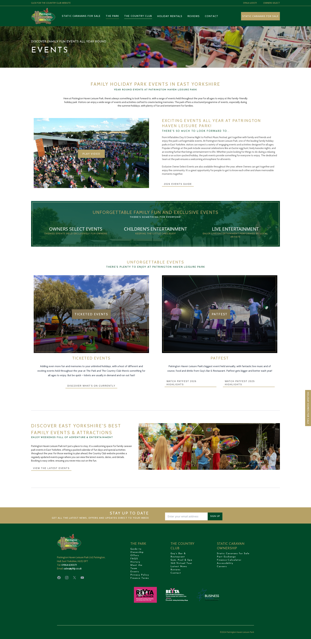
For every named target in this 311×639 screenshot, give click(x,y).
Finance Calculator (229, 560)
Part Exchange (226, 557)
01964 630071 (250, 3)
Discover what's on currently (91, 385)
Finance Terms (139, 578)
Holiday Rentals (170, 16)
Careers (222, 566)
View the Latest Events (51, 468)
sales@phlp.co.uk (73, 568)
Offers (134, 555)
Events (134, 572)
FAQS (134, 559)
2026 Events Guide (178, 184)
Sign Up (215, 516)
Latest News (179, 566)
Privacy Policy (139, 575)
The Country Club (138, 16)
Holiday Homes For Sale (308, 408)
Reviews (194, 16)
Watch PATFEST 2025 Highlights (240, 383)
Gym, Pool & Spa (181, 560)
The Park (112, 16)
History (135, 562)
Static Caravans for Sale (81, 16)
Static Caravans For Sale (260, 16)
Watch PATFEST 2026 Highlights (181, 383)
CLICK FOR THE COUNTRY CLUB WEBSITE (51, 3)
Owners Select (271, 3)
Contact (211, 16)
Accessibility (225, 563)
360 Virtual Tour (181, 563)
